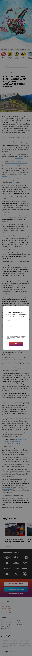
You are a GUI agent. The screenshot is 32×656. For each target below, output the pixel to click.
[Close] (27, 308)
